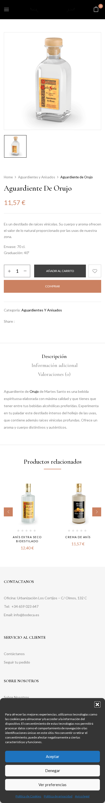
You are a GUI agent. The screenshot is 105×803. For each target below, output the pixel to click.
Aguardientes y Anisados (36, 177)
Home (8, 177)
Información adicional (54, 365)
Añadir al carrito (60, 271)
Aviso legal (82, 796)
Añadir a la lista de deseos (94, 271)
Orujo (34, 391)
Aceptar (52, 756)
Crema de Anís (78, 537)
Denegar (52, 770)
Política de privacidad (58, 796)
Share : (9, 321)
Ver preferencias (52, 784)
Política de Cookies (28, 796)
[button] (97, 704)
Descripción (54, 356)
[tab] (54, 356)
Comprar (52, 286)
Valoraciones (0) (54, 374)
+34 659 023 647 (25, 606)
